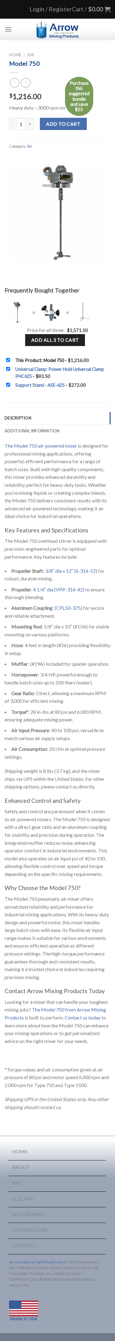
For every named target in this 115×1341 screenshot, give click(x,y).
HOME (20, 1151)
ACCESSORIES (28, 1214)
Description (18, 417)
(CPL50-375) (68, 608)
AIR (16, 1183)
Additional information (32, 430)
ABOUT (21, 1167)
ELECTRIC (23, 1198)
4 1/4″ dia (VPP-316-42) (58, 589)
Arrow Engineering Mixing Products (38, 1262)
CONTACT (24, 1245)
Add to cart (63, 124)
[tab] (57, 418)
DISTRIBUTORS (29, 1230)
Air (30, 54)
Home (15, 54)
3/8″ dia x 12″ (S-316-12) (71, 571)
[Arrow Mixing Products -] (57, 29)
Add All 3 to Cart (55, 340)
